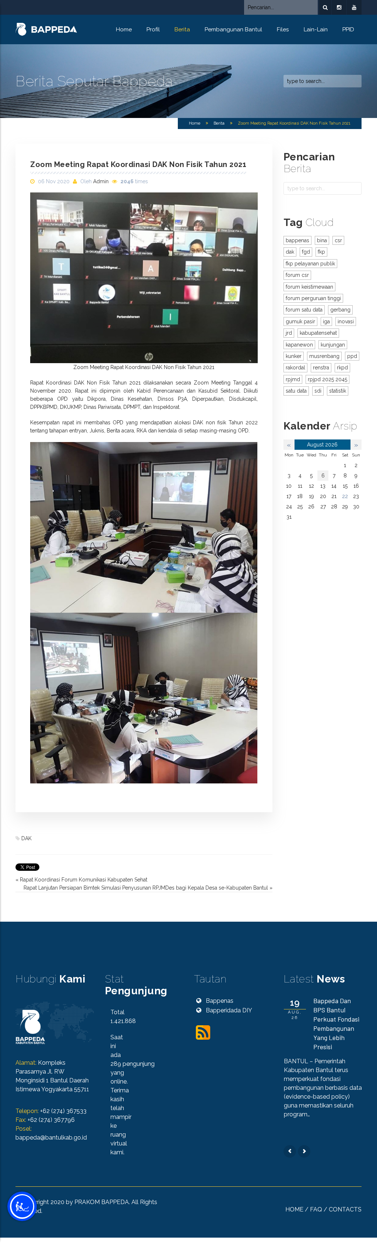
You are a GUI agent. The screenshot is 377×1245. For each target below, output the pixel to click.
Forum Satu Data (304, 310)
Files (283, 29)
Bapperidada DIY (229, 1010)
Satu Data (296, 391)
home (294, 1209)
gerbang (340, 310)
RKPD (342, 368)
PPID (348, 29)
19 (311, 496)
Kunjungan (333, 345)
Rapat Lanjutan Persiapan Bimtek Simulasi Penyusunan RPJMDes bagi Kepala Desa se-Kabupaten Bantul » (148, 888)
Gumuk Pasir (300, 321)
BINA (322, 240)
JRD (289, 333)
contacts (345, 1209)
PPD (352, 356)
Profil (153, 29)
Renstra (321, 368)
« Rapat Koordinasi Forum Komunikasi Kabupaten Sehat (81, 880)
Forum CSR (297, 275)
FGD (306, 252)
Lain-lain (316, 29)
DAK (26, 838)
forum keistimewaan (309, 287)
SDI (317, 391)
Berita (182, 29)
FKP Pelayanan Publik (310, 264)
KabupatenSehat (318, 333)
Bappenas (297, 240)
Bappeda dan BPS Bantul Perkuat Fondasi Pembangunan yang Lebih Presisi (336, 1024)
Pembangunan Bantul (233, 29)
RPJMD (293, 379)
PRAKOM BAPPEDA (101, 1202)
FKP (321, 252)
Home (124, 29)
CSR (338, 240)
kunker (294, 356)
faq (316, 1209)
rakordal (295, 368)
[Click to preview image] (144, 277)
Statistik (337, 391)
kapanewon (299, 345)
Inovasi (346, 321)
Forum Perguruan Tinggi (313, 298)
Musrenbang (324, 356)
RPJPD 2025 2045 (327, 379)
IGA (326, 321)
